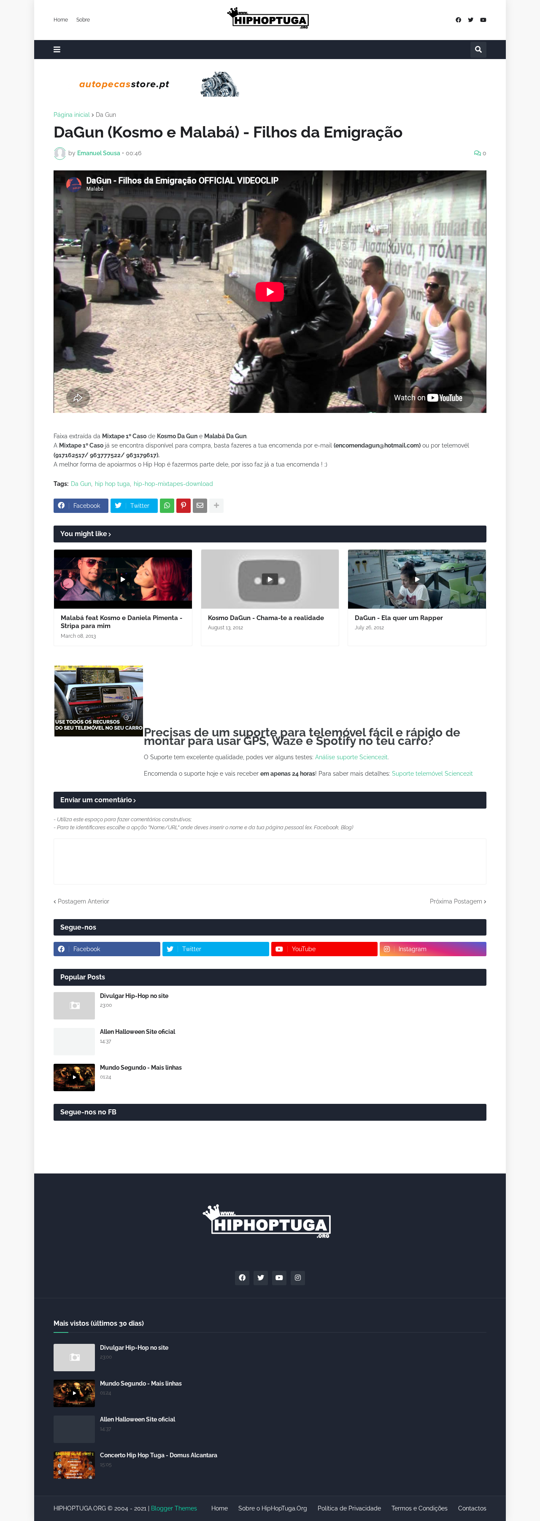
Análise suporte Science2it (351, 757)
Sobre (83, 20)
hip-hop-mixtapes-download (173, 483)
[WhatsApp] (167, 506)
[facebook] (458, 20)
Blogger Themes (174, 1508)
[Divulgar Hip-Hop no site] (74, 1005)
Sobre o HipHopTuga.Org (272, 1508)
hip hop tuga (112, 483)
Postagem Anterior (83, 901)
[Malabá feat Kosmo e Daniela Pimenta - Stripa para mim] (123, 579)
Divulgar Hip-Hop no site (134, 995)
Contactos (472, 1508)
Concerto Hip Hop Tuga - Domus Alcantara (158, 1455)
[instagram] (298, 1278)
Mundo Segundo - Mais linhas (141, 1067)
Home (61, 20)
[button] (57, 49)
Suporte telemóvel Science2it (432, 773)
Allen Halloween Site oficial (137, 1031)
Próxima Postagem (456, 901)
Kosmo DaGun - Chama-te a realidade (266, 618)
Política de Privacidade (349, 1508)
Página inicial (72, 115)
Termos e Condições (420, 1508)
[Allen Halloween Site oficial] (74, 1041)
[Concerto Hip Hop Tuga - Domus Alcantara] (74, 1465)
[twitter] (470, 20)
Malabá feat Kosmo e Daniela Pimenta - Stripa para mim (121, 622)
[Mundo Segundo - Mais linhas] (74, 1077)
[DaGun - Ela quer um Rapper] (417, 579)
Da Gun (106, 115)
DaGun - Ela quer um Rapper (399, 618)
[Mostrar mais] (216, 506)
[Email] (200, 506)
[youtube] (483, 20)
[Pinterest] (183, 506)
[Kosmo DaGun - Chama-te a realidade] (270, 579)
